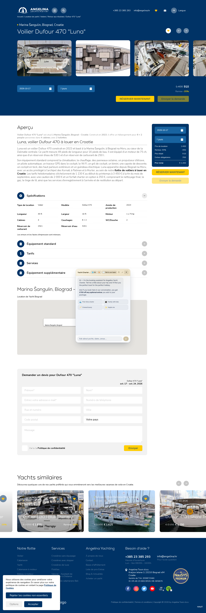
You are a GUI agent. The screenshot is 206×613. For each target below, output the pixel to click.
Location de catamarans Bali (65, 581)
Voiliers (43, 16)
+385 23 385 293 (138, 557)
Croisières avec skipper (63, 560)
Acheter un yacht (94, 578)
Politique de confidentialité (51, 448)
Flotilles (55, 569)
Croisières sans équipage (64, 556)
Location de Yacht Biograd (29, 296)
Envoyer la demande (173, 98)
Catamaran (22, 560)
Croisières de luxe (60, 565)
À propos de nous (94, 556)
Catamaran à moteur (27, 569)
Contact (89, 560)
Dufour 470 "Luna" (73, 16)
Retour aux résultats (56, 16)
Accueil (20, 16)
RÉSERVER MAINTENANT (135, 98)
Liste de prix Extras (95, 569)
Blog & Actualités (94, 574)
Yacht (19, 565)
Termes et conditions (143, 602)
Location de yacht (31, 16)
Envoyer (133, 448)
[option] (44, 58)
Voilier (20, 556)
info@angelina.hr (142, 10)
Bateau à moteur (25, 574)
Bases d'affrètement (95, 565)
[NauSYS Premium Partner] (181, 583)
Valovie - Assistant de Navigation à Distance (62, 575)
